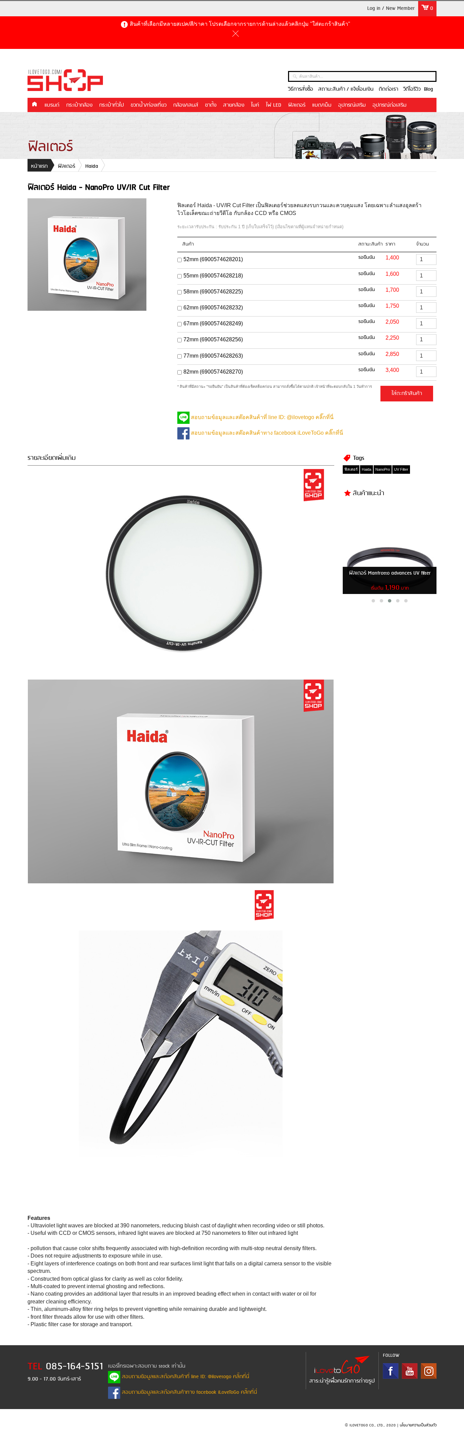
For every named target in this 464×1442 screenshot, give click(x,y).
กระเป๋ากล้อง (79, 105)
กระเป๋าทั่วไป (111, 105)
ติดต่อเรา (388, 89)
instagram (428, 1371)
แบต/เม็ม (322, 105)
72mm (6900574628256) (213, 339)
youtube (409, 1371)
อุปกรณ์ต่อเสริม (390, 105)
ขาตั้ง (210, 105)
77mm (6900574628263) (213, 356)
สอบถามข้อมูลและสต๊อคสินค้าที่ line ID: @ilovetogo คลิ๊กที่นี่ (262, 417)
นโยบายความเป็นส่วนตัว (418, 1425)
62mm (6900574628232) (213, 307)
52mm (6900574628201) (213, 259)
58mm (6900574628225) (213, 291)
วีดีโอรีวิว (412, 89)
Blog (428, 89)
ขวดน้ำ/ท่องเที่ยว (148, 105)
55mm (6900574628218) (213, 275)
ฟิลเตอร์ (296, 105)
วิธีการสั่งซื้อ (300, 89)
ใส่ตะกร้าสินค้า (407, 393)
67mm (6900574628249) (213, 323)
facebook (390, 1371)
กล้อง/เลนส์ (185, 105)
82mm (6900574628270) (213, 372)
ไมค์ (255, 105)
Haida (91, 166)
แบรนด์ (51, 105)
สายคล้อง (233, 105)
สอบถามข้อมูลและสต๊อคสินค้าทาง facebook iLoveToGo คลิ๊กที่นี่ (266, 433)
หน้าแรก (34, 104)
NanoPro (382, 469)
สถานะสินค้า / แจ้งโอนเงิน (346, 89)
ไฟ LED (273, 105)
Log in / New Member (391, 8)
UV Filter (401, 469)
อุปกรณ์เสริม (352, 105)
